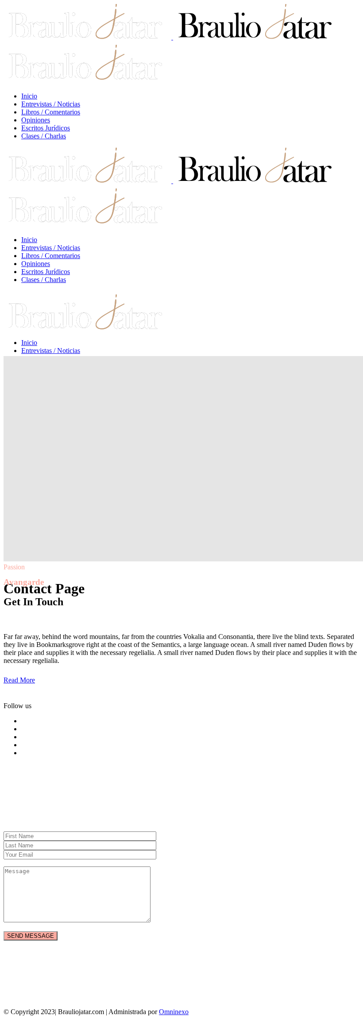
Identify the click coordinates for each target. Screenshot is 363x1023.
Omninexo (174, 1011)
